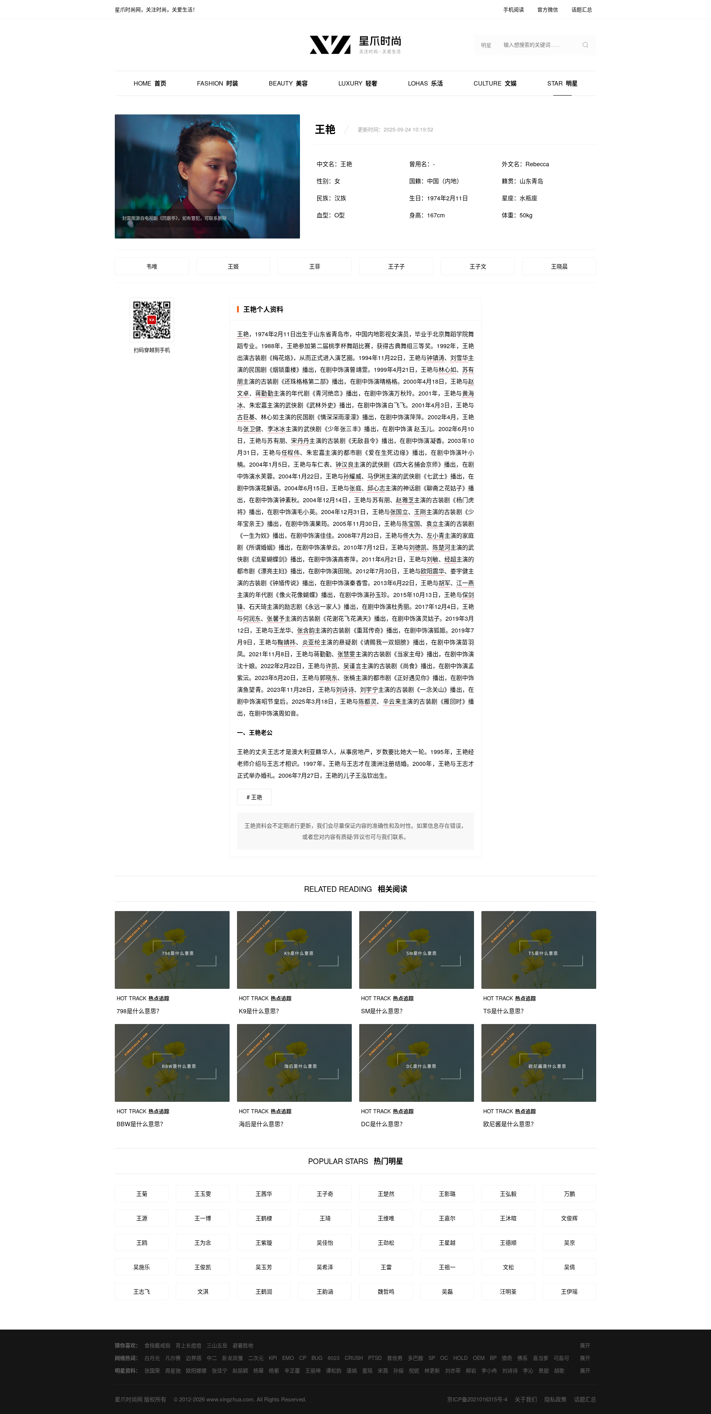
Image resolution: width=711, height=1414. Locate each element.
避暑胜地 (243, 1345)
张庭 (355, 488)
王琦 (325, 1218)
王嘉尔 (447, 1218)
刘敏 (432, 559)
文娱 (495, 83)
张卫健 (252, 428)
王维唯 (386, 1218)
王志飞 (141, 1291)
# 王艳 (254, 797)
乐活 (425, 83)
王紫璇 (264, 1242)
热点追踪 (143, 998)
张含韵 (306, 630)
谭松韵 (333, 1370)
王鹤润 (264, 1291)
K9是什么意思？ (260, 1011)
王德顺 (508, 1242)
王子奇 (325, 1193)
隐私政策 (555, 1399)
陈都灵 (367, 701)
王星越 (447, 1242)
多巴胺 (415, 1357)
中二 (212, 1357)
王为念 (202, 1242)
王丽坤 (313, 1370)
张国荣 (152, 1370)
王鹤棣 (264, 1218)
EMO (288, 1357)
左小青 (435, 535)
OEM (479, 1357)
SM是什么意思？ (383, 1011)
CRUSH (354, 1357)
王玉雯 (202, 1193)
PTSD (375, 1357)
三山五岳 (217, 1345)
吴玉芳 (264, 1267)
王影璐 (447, 1193)
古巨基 (246, 417)
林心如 (447, 369)
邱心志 (376, 488)
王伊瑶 (569, 1291)
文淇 (202, 1291)
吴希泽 (325, 1267)
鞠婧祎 (286, 642)
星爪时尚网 (129, 1399)
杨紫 (274, 1370)
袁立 (432, 523)
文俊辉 (569, 1218)
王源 (141, 1218)
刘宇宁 (369, 689)
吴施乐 (141, 1267)
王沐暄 (508, 1218)
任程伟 (290, 452)
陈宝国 (411, 523)
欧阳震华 (432, 571)
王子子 (396, 266)
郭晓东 (328, 677)
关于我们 (526, 1399)
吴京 (569, 1242)
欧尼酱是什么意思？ (510, 1124)
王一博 (202, 1218)
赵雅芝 (405, 500)
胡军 (444, 582)
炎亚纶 (311, 642)
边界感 (193, 1357)
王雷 (386, 1267)
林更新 (432, 1370)
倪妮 (414, 1370)
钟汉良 (345, 464)
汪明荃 (508, 1291)
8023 (334, 1357)
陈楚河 (441, 547)
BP (493, 1357)
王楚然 (386, 1193)
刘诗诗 (345, 689)
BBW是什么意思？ (141, 1124)
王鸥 (141, 1242)
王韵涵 (325, 1291)
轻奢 (357, 83)
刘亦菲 (453, 1370)
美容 (288, 83)
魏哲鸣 (386, 1291)
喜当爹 (540, 1357)
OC (444, 1357)
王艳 (243, 334)
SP (431, 1357)
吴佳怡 (325, 1242)
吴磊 (447, 1291)
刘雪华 (459, 357)
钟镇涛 (435, 357)
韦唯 (151, 266)
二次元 (256, 1357)
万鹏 (569, 1193)
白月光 (152, 1357)
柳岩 (471, 1370)
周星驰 (173, 1370)
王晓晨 (559, 266)
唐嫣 (352, 1370)
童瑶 (367, 1370)
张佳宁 (219, 1370)
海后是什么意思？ (262, 1124)
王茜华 (264, 1193)
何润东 (252, 618)
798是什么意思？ (139, 1011)
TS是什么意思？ (505, 1011)
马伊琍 (376, 476)
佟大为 (412, 535)
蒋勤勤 (264, 393)
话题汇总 (585, 1399)
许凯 (331, 665)
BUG (317, 1357)
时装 (217, 83)
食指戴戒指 (157, 1345)
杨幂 (258, 1370)
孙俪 (398, 1370)
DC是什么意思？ (383, 1124)
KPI (273, 1357)
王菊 (141, 1193)
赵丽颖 (240, 1370)
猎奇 (507, 1357)
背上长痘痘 (188, 1345)
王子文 (478, 266)
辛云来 (392, 701)
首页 (150, 83)
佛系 (522, 1357)
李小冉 (489, 1370)
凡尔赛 (173, 1357)
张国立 (399, 511)
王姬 (233, 266)
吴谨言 (352, 665)
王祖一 (447, 1267)
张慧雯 (346, 654)
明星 (562, 83)
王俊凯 (202, 1267)
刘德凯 (418, 547)
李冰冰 (276, 428)
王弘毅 (508, 1193)
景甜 (543, 1370)
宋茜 (383, 1370)
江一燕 (465, 582)
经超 (450, 559)
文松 (508, 1267)
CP (302, 1357)
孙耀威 (352, 476)
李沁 (528, 1370)
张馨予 (275, 618)
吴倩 (569, 1267)
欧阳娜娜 (196, 1370)
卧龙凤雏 (232, 1357)
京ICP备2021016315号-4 (477, 1399)
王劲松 (386, 1242)
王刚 (420, 511)
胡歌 (559, 1370)
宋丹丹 (300, 440)
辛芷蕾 (292, 1370)
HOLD (460, 1357)
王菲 (314, 266)
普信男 (395, 1357)
